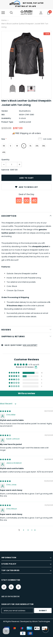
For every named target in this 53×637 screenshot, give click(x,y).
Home (4, 20)
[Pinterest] (18, 586)
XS (4, 146)
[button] (14, 373)
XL (30, 146)
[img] (5, 411)
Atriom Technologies (41, 621)
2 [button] (23, 530)
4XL (3, 152)
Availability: (6, 118)
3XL (43, 146)
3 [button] (28, 530)
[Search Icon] (11, 12)
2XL (37, 146)
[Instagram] (11, 586)
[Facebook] (4, 586)
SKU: (3, 114)
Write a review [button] (26, 393)
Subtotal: (5, 170)
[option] (26, 55)
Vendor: (4, 111)
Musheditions (25, 111)
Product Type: (7, 122)
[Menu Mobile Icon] (3, 12)
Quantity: (5, 159)
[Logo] (26, 12)
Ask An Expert (30, 345)
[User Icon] (40, 12)
